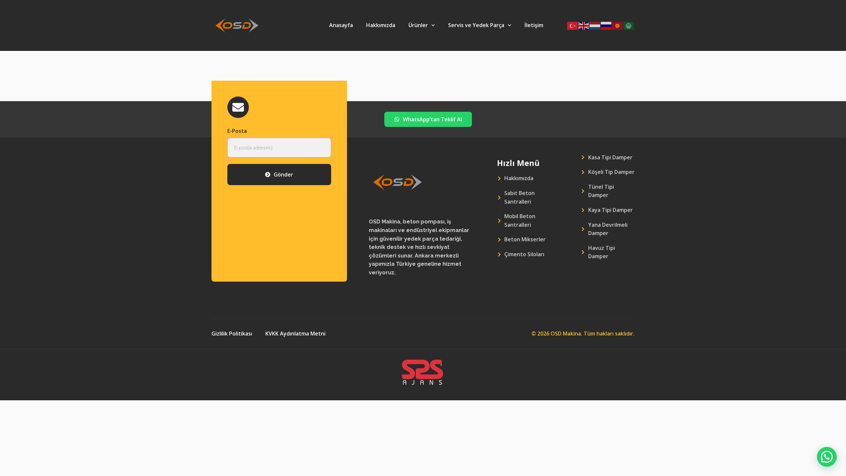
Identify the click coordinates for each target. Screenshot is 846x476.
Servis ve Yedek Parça (476, 25)
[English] (584, 25)
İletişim (533, 25)
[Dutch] (595, 25)
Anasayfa (341, 25)
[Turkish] (572, 25)
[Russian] (606, 25)
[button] (827, 457)
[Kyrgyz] (617, 25)
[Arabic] (628, 25)
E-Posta (237, 131)
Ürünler (418, 25)
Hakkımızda (380, 25)
